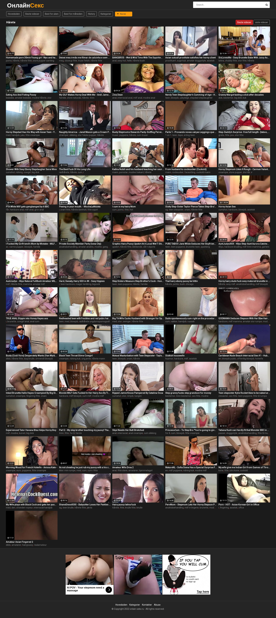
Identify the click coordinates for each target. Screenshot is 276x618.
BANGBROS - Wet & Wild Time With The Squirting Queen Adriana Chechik (138, 57)
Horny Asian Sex (227, 206)
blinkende (137, 247)
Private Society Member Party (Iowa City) (80, 243)
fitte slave (122, 470)
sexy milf (230, 284)
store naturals (74, 98)
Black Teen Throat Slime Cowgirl (76, 355)
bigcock (96, 284)
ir (251, 172)
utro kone (234, 470)
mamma (27, 284)
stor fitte (242, 60)
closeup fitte (71, 60)
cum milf (86, 396)
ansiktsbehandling (68, 247)
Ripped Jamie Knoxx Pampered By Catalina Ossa (137, 393)
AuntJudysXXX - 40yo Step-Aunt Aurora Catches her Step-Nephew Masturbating (244, 243)
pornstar (123, 172)
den (13, 507)
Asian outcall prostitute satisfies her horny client (190, 57)
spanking (205, 247)
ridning (19, 172)
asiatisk (211, 60)
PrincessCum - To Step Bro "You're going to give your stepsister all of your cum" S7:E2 (191, 430)
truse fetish (84, 60)
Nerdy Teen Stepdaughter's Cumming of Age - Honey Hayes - (191, 94)
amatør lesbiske (23, 98)
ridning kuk (75, 358)
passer (221, 433)
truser (115, 135)
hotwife (259, 358)
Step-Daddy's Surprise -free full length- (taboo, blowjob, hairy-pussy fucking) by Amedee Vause (244, 132)
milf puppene (175, 470)
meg (61, 60)
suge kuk (181, 60)
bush (182, 284)
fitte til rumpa (260, 396)
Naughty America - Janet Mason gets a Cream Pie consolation (85, 132)
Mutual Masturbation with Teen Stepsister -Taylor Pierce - (138, 355)
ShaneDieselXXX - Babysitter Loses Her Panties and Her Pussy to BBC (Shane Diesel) (85, 504)
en (219, 358)
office (241, 507)
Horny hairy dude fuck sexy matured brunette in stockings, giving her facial (244, 281)
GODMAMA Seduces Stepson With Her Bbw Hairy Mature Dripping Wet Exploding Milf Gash (244, 318)
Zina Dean (117, 94)
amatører (133, 470)
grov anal (39, 209)
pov (232, 135)
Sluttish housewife (174, 355)
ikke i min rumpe (67, 470)
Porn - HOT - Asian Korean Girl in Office (238, 504)
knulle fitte (130, 507)
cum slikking (150, 433)
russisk (191, 321)
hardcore (233, 209)
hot (131, 209)
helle (129, 60)
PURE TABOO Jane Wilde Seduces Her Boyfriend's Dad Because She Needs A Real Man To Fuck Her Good (191, 243)
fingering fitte (33, 396)
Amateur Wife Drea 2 (123, 467)
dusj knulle (29, 358)
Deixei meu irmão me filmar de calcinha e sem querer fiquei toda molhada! (85, 57)
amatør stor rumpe (252, 321)
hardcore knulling (233, 247)
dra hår (246, 172)
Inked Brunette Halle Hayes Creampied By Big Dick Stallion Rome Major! (31, 393)
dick (220, 98)
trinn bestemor (183, 396)
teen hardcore (68, 284)
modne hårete (39, 98)
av (7, 247)
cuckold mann (203, 172)
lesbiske (10, 98)
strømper (64, 135)
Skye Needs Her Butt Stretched (128, 430)
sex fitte (196, 396)
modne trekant (136, 172)
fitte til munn (264, 433)
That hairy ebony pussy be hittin (181, 281)
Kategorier (106, 14)
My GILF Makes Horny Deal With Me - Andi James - (85, 94)
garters (265, 247)
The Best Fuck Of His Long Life (74, 169)
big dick (238, 98)
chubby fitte (231, 60)
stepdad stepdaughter (201, 98)
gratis (221, 135)
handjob (16, 135)
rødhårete (64, 172)
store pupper (235, 172)
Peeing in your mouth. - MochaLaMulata (79, 206)
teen (167, 98)
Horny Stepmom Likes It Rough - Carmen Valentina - (244, 169)
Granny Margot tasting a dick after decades (241, 94)
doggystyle (231, 433)
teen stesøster (176, 209)
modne (98, 247)
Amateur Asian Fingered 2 (19, 542)
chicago (190, 284)
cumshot (10, 172)
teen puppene (178, 247)
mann (115, 172)
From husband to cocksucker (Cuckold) (186, 169)
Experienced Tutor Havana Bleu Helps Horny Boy (31, 430)
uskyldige (184, 98)
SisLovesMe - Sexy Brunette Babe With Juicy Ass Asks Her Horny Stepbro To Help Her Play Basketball (244, 57)
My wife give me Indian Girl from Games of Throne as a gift (244, 467)
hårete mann (98, 358)
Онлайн (15, 5)
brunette (11, 321)
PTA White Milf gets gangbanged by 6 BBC (27, 206)
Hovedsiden (14, 14)
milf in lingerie (192, 507)
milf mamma (235, 321)
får (7, 209)
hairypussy (27, 545)
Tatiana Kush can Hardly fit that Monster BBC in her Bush (244, 430)
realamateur (40, 545)
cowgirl (27, 172)
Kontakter (147, 604)
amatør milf (39, 284)
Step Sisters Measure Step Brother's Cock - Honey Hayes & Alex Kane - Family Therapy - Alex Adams (138, 281)
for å (72, 433)
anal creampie (136, 433)
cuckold (244, 470)
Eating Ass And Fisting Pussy (21, 94)
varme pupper (16, 247)
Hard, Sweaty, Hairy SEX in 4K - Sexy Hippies (82, 281)
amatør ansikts (86, 247)
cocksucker (178, 172)
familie (62, 98)
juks (23, 135)
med (8, 135)
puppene (123, 135)
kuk (244, 98)
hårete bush (139, 60)
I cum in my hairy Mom (124, 206)
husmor (169, 358)
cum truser (142, 135)
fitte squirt (93, 209)
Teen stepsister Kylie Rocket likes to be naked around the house (244, 393)
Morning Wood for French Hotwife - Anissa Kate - (31, 467)
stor (49, 98)
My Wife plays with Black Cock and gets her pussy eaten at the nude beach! (31, 504)
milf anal (137, 98)
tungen (138, 396)
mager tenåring (83, 284)
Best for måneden (73, 14)
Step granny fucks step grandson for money (188, 393)
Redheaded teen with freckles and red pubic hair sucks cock (85, 318)
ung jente (86, 358)
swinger (127, 321)
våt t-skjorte (149, 247)
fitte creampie (33, 135)
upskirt (115, 247)
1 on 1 (168, 135)
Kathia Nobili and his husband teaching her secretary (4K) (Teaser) (138, 169)
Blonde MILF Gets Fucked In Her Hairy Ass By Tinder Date (85, 393)
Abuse (157, 604)
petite (176, 284)
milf (8, 284)
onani (187, 209)
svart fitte (65, 209)
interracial (123, 433)
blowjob (175, 98)
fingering (224, 507)
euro (18, 470)
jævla (89, 507)
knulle (139, 507)
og (166, 209)
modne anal (149, 98)
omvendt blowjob (44, 358)
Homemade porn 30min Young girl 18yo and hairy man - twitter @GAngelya (31, 57)
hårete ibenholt (79, 209)
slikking (73, 135)
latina (221, 60)
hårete (16, 60)
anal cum (34, 321)
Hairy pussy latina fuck (124, 504)
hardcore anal (17, 209)
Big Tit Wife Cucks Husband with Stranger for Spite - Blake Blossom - (138, 318)
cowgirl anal (23, 321)
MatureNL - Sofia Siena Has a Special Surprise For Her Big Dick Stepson (191, 467)
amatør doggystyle (196, 60)
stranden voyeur (24, 507)
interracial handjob (43, 507)
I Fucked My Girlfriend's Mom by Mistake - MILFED (31, 243)
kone (220, 470)
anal (114, 60)
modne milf (98, 396)
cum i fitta (93, 470)
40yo (220, 247)
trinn (92, 98)
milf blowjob (262, 284)
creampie (223, 172)
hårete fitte (26, 60)
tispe (180, 135)
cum (80, 172)
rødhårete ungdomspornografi (94, 321)
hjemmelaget (146, 470)
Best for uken (51, 14)
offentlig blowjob (245, 358)
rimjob (130, 396)
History (91, 14)
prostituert (170, 60)
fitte (227, 135)
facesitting (189, 172)
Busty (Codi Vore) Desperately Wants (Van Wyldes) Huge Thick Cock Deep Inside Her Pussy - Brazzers (31, 355)
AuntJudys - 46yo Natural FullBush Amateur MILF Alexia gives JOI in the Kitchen (31, 281)
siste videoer (261, 22)
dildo (8, 358)
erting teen (189, 135)
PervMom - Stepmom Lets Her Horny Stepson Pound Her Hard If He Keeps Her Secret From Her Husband (191, 504)
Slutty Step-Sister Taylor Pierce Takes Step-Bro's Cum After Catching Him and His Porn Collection (191, 206)
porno (9, 60)
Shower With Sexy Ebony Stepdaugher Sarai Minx (31, 169)
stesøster (223, 396)
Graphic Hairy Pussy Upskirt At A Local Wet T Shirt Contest (138, 243)
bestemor (228, 98)
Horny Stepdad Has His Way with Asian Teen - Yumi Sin (31, 132)
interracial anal (125, 98)
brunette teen (193, 247)
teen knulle (68, 507)
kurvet (22, 433)
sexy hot (122, 60)
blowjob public (229, 358)
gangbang (108, 247)
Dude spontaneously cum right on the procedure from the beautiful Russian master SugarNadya (191, 318)
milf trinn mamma (252, 247)
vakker (174, 321)
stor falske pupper (87, 135)
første (79, 433)
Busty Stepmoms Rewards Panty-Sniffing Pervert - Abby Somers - (138, 132)
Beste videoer (32, 14)
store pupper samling (43, 60)
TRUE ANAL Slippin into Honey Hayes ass (27, 318)
